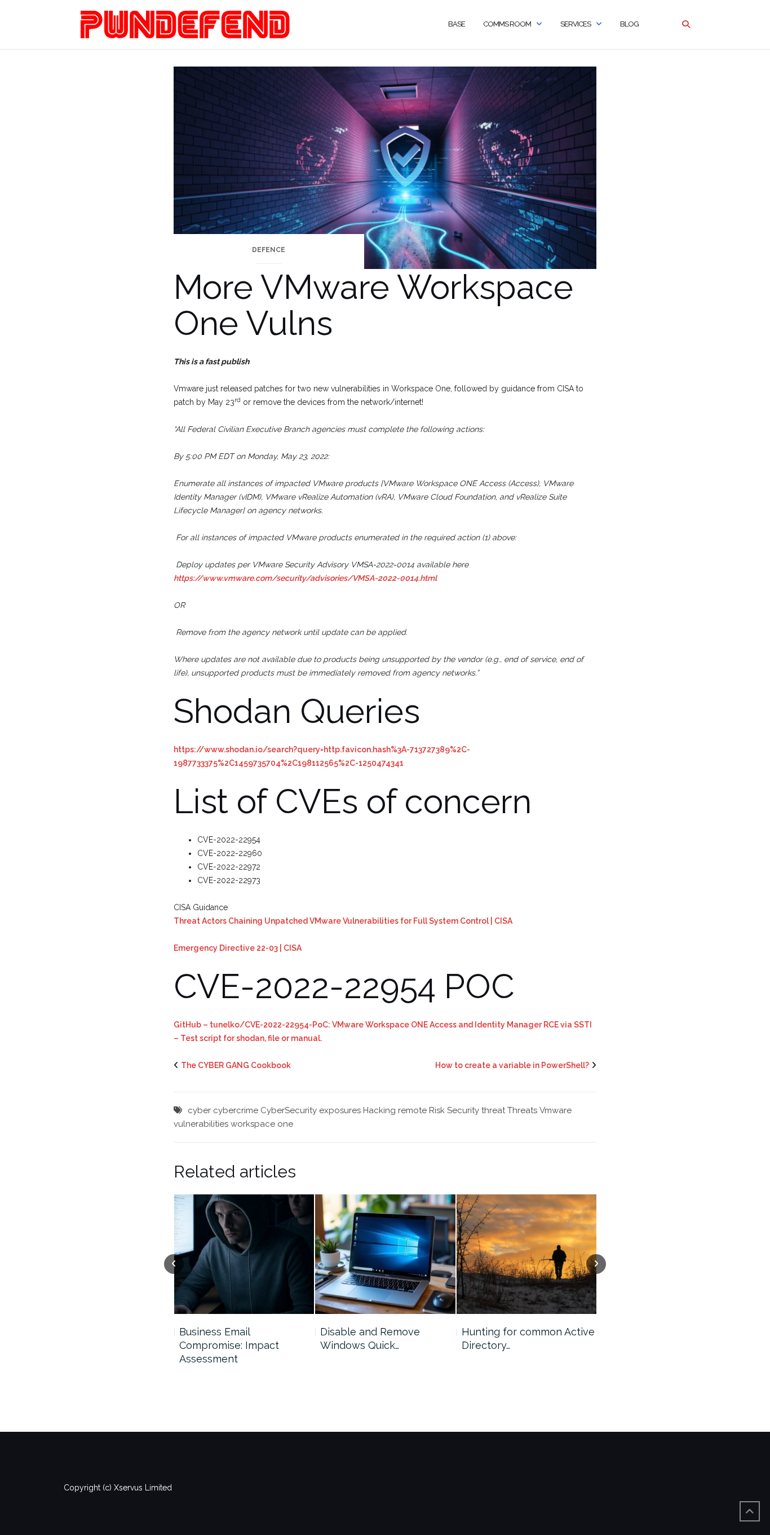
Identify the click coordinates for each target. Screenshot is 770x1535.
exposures (340, 1110)
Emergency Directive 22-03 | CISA (238, 947)
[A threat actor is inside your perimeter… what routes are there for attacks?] (527, 1253)
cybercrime (235, 1110)
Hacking (379, 1110)
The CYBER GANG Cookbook (236, 1065)
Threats (522, 1110)
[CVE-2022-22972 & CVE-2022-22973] (385, 166)
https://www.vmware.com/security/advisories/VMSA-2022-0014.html (305, 578)
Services (575, 24)
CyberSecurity (288, 1110)
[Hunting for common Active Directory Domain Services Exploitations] (385, 1253)
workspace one (262, 1124)
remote (412, 1110)
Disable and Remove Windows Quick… (228, 1338)
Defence (268, 250)
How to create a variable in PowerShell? (512, 1065)
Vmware (555, 1110)
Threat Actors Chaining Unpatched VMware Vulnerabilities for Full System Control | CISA (343, 920)
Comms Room (507, 24)
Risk (437, 1110)
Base (456, 24)
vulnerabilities (201, 1124)
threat (493, 1110)
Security (463, 1110)
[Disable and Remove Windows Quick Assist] (244, 1253)
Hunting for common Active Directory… (386, 1338)
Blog (629, 24)
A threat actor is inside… (518, 1332)
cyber (199, 1110)
